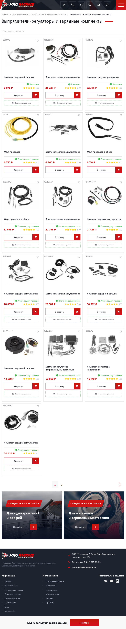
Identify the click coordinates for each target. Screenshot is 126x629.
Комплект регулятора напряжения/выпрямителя (59, 368)
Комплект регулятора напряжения (98, 368)
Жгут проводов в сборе (99, 151)
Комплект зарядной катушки (19, 77)
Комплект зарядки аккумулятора (62, 77)
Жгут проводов (12, 151)
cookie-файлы (58, 622)
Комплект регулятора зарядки (103, 77)
